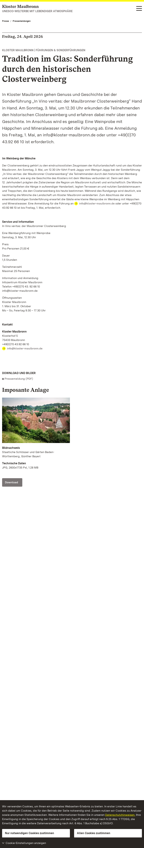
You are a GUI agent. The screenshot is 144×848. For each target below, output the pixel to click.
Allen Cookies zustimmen (93, 833)
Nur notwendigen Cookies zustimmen (29, 833)
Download (11, 482)
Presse (5, 21)
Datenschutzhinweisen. (120, 815)
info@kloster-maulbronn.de (97, 203)
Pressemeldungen (22, 21)
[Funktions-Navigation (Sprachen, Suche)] (139, 9)
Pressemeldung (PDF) (19, 378)
